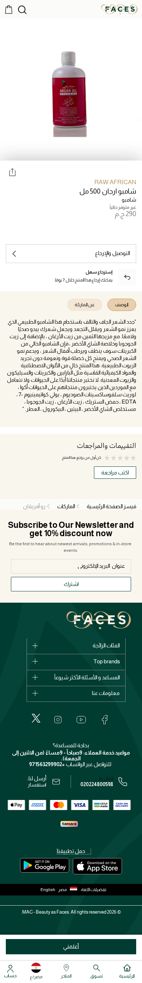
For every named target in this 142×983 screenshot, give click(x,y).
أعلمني (71, 946)
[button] (69, 889)
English (47, 889)
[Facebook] (104, 719)
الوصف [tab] (122, 304)
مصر (62, 889)
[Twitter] (36, 718)
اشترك (71, 584)
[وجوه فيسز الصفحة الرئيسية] (119, 9)
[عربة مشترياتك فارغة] (8, 9)
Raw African (115, 182)
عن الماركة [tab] (85, 304)
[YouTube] (81, 719)
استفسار (37, 785)
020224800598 (96, 784)
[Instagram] (58, 719)
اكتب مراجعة (115, 472)
